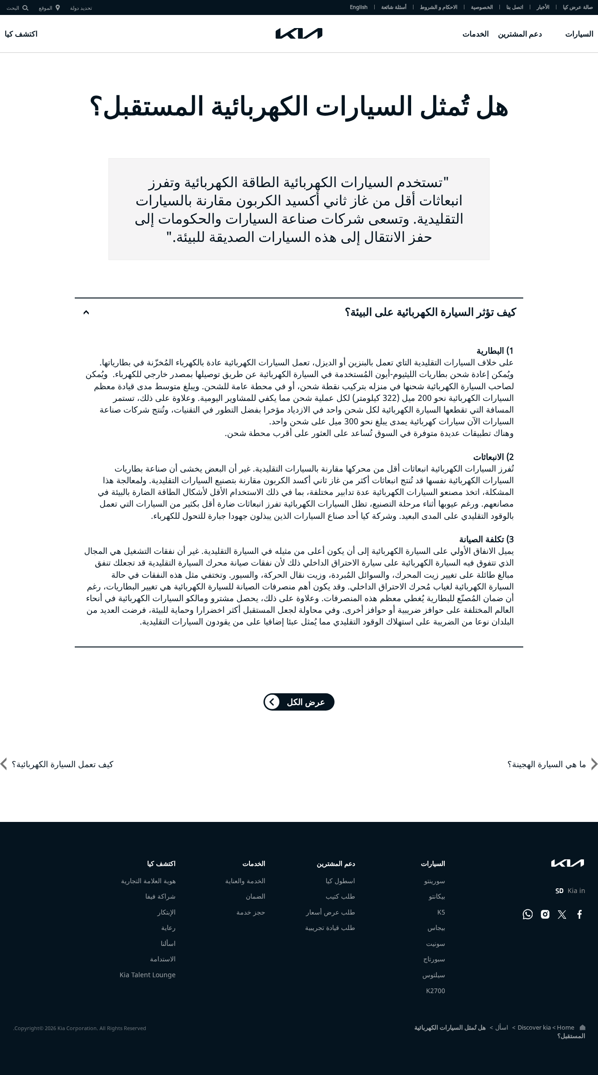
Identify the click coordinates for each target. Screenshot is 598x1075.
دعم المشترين (520, 34)
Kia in (570, 890)
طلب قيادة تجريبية (330, 927)
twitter (562, 914)
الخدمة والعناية (245, 880)
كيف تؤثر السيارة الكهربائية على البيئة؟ (430, 312)
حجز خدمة (250, 912)
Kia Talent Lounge (148, 974)
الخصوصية (482, 6)
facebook (579, 914)
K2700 (435, 990)
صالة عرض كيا (578, 6)
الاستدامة (163, 958)
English (359, 6)
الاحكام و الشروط (438, 6)
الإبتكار (166, 912)
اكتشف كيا (21, 34)
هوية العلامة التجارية (148, 880)
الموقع (45, 8)
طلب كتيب (340, 896)
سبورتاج (434, 958)
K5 (441, 912)
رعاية (168, 927)
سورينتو (434, 880)
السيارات (579, 34)
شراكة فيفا (160, 896)
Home (565, 1027)
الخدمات (476, 34)
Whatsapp (528, 914)
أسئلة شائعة (393, 6)
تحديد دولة (81, 8)
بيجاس (436, 927)
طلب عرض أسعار (330, 912)
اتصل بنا (514, 6)
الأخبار (543, 6)
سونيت (435, 943)
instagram (545, 914)
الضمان (255, 896)
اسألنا (168, 943)
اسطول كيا (340, 880)
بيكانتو (437, 896)
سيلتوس (433, 974)
